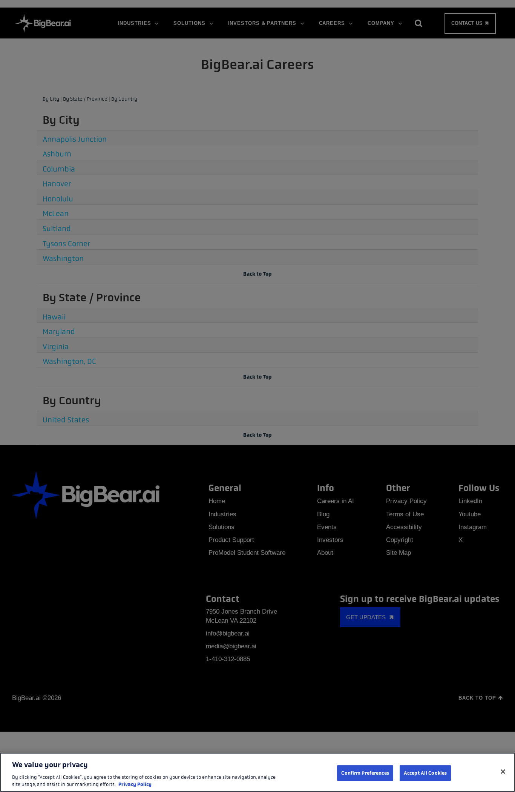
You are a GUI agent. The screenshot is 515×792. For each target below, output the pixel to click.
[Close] (503, 771)
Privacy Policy (135, 784)
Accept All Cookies (425, 773)
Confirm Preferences (365, 773)
